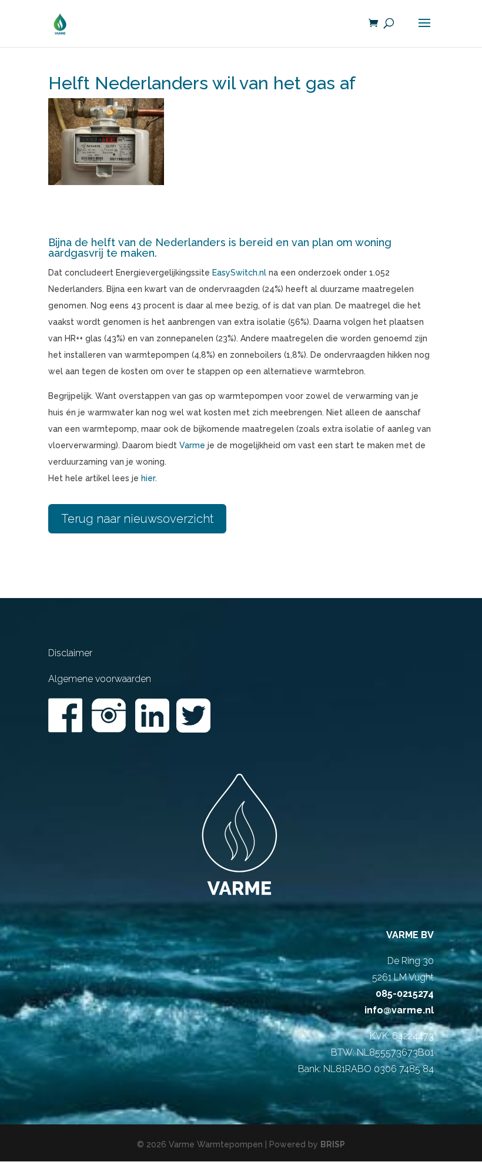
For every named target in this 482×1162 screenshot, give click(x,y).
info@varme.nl (399, 1010)
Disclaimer (70, 653)
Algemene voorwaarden (99, 678)
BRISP (332, 1144)
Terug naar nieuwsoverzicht (137, 519)
